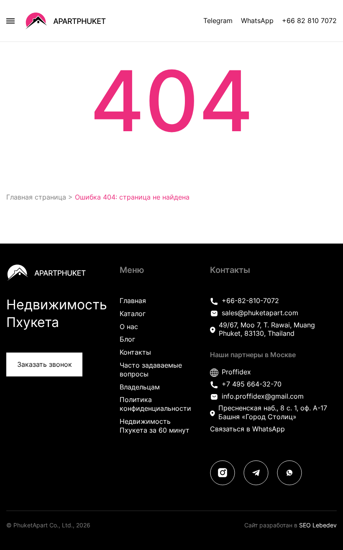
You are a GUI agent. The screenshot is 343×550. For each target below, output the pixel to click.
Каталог (133, 313)
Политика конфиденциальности (155, 403)
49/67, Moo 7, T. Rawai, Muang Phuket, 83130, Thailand (267, 329)
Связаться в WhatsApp (247, 429)
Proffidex (236, 372)
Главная (133, 300)
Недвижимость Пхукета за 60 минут (154, 425)
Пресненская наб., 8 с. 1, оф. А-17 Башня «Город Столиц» (272, 412)
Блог (127, 339)
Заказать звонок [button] (44, 364)
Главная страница (36, 197)
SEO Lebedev (318, 525)
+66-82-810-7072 (250, 300)
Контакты (135, 352)
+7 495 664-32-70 (252, 384)
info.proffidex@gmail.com (263, 396)
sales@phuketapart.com (260, 313)
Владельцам (140, 387)
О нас (129, 326)
